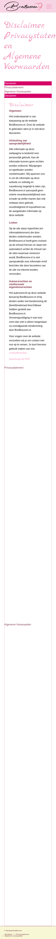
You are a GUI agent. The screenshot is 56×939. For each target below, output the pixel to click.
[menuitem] (47, 6)
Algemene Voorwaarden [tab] (17, 91)
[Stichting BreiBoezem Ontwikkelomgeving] (23, 6)
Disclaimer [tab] (10, 83)
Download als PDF (19, 359)
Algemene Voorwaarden (17, 624)
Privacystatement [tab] (13, 87)
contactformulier (17, 352)
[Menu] (47, 6)
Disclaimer (10, 95)
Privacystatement (13, 367)
